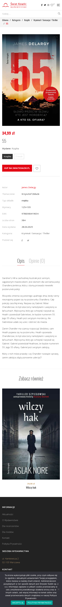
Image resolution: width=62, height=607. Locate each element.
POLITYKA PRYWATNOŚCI (39, 603)
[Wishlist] (52, 5)
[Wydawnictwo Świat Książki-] (14, 5)
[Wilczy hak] (31, 434)
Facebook (42, 5)
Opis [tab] (21, 260)
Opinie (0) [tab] (37, 260)
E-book (19, 156)
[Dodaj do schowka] (36, 168)
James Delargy (29, 187)
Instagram (48, 5)
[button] (55, 39)
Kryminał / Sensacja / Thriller (35, 233)
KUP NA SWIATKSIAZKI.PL (17, 168)
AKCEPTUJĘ (17, 603)
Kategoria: (7, 233)
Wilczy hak (31, 487)
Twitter (45, 5)
